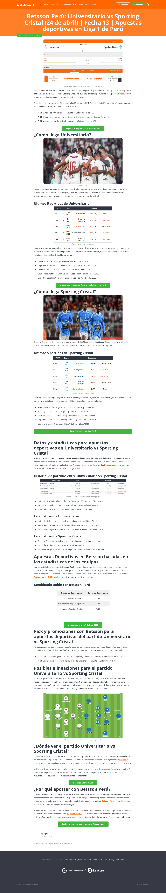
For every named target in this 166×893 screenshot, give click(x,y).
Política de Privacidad (142, 884)
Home (46, 4)
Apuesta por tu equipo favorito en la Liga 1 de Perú (83, 285)
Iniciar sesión (123, 4)
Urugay (111, 859)
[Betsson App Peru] (25, 4)
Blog (87, 4)
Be (120, 759)
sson (124, 759)
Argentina (73, 859)
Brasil (80, 859)
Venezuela (119, 859)
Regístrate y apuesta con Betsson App (83, 128)
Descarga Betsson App (83, 783)
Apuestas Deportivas (25, 36)
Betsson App (55, 4)
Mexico (104, 859)
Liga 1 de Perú (48, 843)
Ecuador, (87, 859)
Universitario (68, 843)
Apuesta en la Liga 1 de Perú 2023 (83, 625)
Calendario (66, 4)
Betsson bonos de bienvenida (47, 577)
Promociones (78, 4)
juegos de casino (74, 813)
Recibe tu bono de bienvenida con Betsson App (83, 824)
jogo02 (46, 833)
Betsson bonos (110, 465)
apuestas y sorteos (67, 817)
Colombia (96, 859)
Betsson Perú (124, 94)
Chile (66, 859)
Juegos (93, 4)
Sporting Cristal (58, 843)
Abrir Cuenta (138, 4)
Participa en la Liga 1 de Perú (83, 431)
